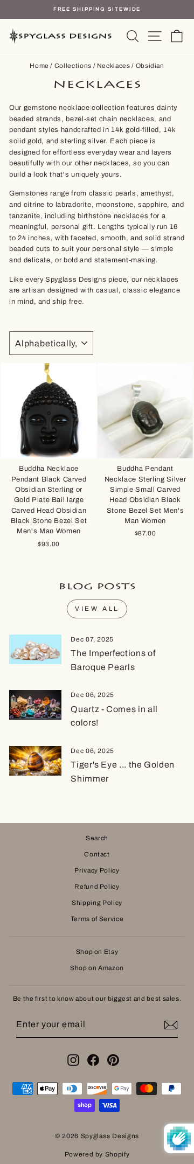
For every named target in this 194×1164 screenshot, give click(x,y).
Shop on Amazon (97, 968)
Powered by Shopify (97, 1154)
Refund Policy (96, 886)
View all (97, 608)
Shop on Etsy (97, 952)
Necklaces (113, 65)
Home (39, 65)
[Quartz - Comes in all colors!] (35, 705)
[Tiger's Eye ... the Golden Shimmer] (35, 761)
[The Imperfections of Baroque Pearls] (35, 649)
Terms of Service (97, 919)
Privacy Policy (96, 870)
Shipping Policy (97, 903)
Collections (73, 65)
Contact (97, 854)
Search (97, 838)
